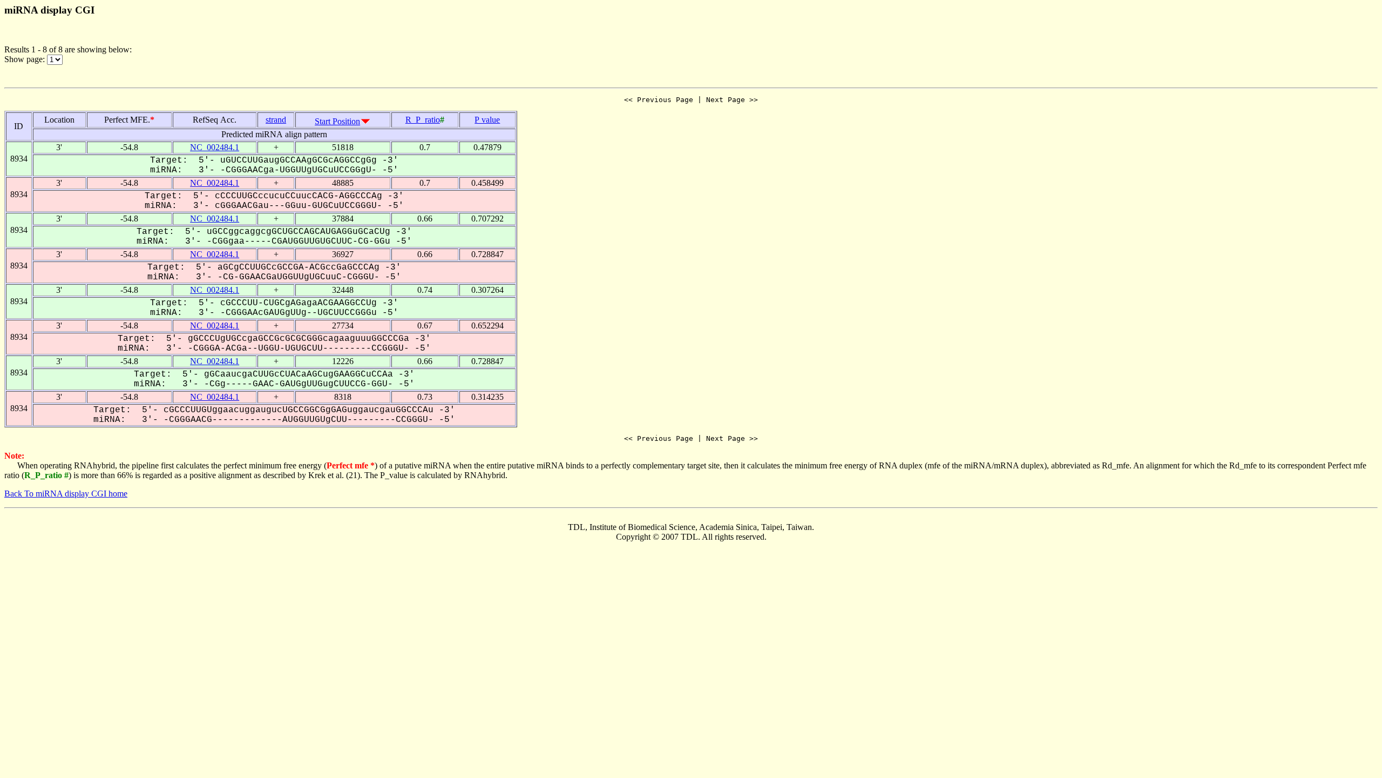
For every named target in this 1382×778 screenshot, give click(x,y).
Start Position (337, 121)
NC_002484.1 (214, 147)
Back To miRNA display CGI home (65, 493)
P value (487, 119)
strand (276, 119)
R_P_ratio (422, 119)
